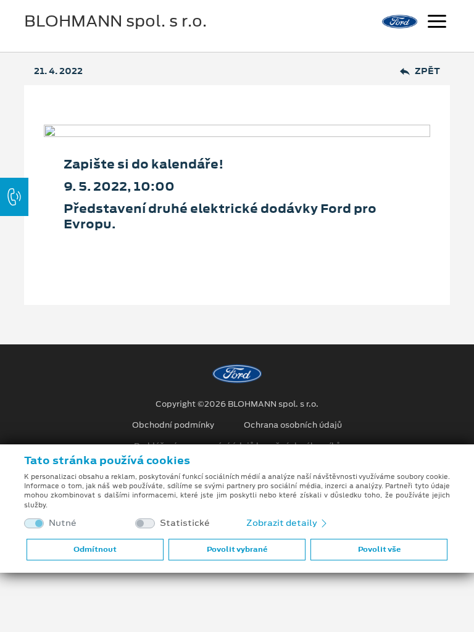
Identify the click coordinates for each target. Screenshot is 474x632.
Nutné (63, 523)
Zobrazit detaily (282, 523)
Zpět (427, 71)
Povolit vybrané (237, 549)
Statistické (185, 523)
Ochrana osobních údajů (293, 425)
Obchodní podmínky (173, 425)
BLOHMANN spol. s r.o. (115, 21)
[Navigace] (437, 23)
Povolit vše (379, 549)
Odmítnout (95, 549)
